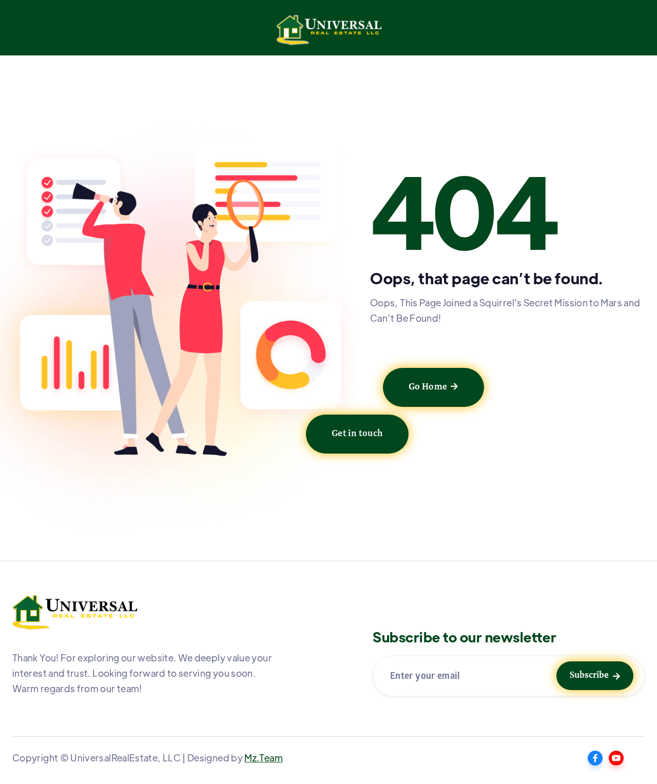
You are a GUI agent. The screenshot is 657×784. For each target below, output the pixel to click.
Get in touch (357, 434)
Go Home (433, 387)
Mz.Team (263, 757)
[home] (329, 33)
